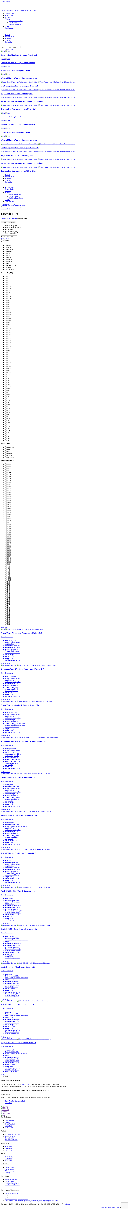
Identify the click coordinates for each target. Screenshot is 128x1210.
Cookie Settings (10, 1169)
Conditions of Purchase (12, 1185)
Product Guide (9, 36)
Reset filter (4, 627)
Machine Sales (9, 13)
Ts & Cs (7, 26)
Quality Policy (13, 22)
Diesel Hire (8, 1148)
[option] (12, 226)
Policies (7, 19)
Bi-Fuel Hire (9, 1146)
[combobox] (64, 229)
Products (7, 35)
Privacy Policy (9, 1171)
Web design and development (110, 1207)
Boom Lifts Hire (10, 1138)
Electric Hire (9, 1150)
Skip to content (5, 1)
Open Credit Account (7, 49)
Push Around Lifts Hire (12, 1134)
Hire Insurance (9, 28)
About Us (8, 38)
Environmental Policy (15, 21)
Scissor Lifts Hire (11, 219)
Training (7, 40)
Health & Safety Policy (16, 24)
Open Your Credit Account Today (15, 1101)
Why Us (7, 1122)
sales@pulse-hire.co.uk (29, 10)
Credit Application (10, 1124)
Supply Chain (9, 15)
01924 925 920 (11, 10)
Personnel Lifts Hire (11, 1140)
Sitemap (7, 1173)
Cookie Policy (9, 1167)
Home (3, 219)
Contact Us (8, 42)
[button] (8, 222)
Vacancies (8, 17)
